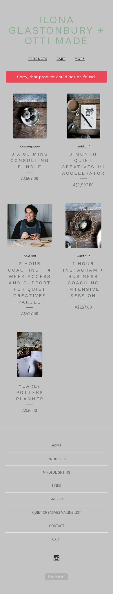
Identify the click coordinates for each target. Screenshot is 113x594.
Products (37, 58)
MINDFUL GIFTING (56, 472)
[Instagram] (56, 558)
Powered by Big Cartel (56, 576)
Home (56, 445)
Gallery (57, 499)
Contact (56, 525)
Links (56, 485)
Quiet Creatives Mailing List (56, 512)
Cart (61, 58)
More (80, 58)
